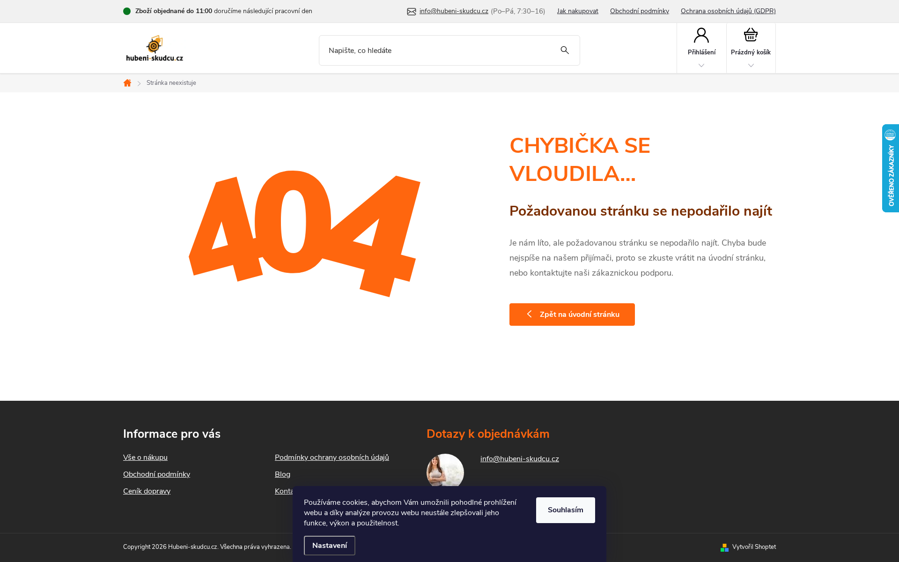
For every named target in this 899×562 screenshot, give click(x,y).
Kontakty (289, 491)
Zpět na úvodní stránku (579, 314)
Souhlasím (565, 510)
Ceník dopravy (146, 491)
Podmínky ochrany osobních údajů (332, 457)
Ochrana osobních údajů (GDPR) (728, 11)
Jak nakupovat (577, 11)
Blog (282, 474)
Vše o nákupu (145, 457)
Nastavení (329, 545)
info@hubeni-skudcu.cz (519, 459)
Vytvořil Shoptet (754, 547)
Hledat (565, 50)
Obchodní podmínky (639, 11)
